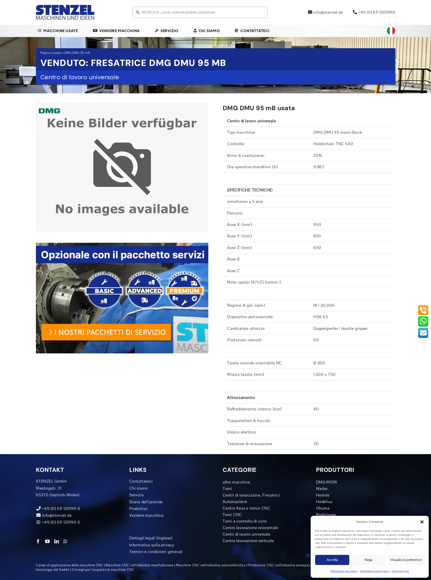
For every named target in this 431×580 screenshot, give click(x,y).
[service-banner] (122, 244)
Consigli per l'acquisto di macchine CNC (103, 569)
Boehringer (326, 514)
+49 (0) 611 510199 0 (60, 522)
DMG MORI (326, 482)
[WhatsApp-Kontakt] (423, 317)
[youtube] (47, 541)
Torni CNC (232, 514)
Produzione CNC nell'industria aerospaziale (282, 565)
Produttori (138, 508)
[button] (422, 522)
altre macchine (236, 482)
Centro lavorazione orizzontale (250, 527)
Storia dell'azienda (146, 502)
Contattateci (141, 481)
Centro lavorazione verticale (248, 540)
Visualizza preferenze (406, 560)
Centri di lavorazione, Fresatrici (251, 495)
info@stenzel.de (327, 12)
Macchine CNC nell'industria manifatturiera (140, 565)
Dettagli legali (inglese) (150, 538)
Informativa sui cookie (344, 571)
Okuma (323, 508)
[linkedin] (56, 541)
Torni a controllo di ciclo (245, 521)
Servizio (136, 495)
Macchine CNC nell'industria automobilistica (210, 565)
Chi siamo (138, 488)
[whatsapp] (65, 541)
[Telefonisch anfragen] (423, 306)
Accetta (332, 560)
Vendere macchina (146, 515)
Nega (368, 560)
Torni (227, 488)
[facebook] (38, 541)
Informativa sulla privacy (374, 571)
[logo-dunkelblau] (65, 6)
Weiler (322, 488)
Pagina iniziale (50, 53)
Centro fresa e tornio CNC (246, 508)
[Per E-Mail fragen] (423, 329)
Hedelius (324, 501)
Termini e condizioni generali (156, 551)
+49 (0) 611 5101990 (376, 12)
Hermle (323, 495)
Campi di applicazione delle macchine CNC (69, 565)
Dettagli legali (400, 571)
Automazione (235, 501)
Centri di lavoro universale (246, 534)
